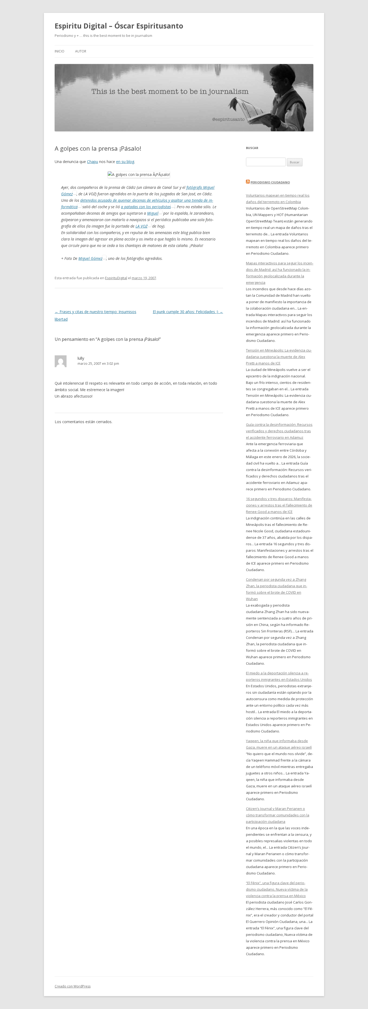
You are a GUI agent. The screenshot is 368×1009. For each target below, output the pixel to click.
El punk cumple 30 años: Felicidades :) (188, 311)
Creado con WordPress (73, 986)
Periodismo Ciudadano (270, 182)
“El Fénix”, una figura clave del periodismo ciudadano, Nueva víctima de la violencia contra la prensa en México (277, 889)
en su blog (125, 161)
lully (81, 358)
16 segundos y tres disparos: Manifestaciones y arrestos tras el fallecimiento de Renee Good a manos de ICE (279, 505)
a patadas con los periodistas (146, 206)
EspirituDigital (116, 277)
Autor (80, 51)
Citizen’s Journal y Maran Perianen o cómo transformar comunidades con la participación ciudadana (277, 815)
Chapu (92, 161)
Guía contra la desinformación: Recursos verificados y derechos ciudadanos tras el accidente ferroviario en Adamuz (279, 431)
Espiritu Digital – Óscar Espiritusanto (119, 26)
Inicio (59, 51)
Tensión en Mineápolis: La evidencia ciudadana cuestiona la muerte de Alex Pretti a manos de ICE (279, 357)
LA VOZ (141, 226)
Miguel (152, 213)
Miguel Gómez (90, 258)
